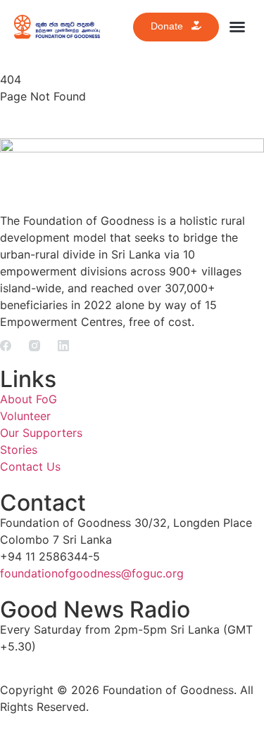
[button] (237, 26)
